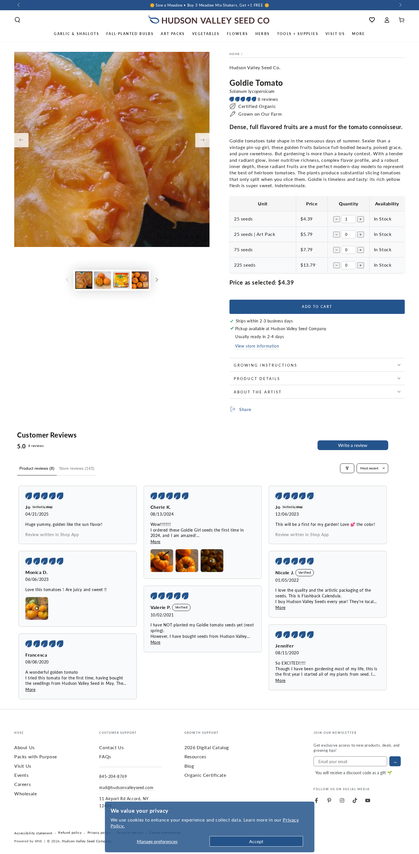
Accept (256, 841)
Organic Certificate (205, 775)
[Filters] (347, 468)
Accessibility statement (33, 833)
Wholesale (25, 793)
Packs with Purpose (35, 756)
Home (234, 54)
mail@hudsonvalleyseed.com (126, 787)
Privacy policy (99, 832)
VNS (38, 841)
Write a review (352, 445)
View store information (257, 346)
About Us (24, 747)
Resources (195, 756)
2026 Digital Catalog (206, 747)
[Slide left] (19, 5)
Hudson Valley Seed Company (87, 841)
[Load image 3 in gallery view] (121, 280)
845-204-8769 (113, 776)
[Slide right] (400, 5)
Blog (189, 766)
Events (21, 775)
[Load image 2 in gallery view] (102, 280)
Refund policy (70, 832)
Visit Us (22, 766)
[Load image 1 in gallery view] (83, 280)
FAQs (105, 756)
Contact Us (111, 747)
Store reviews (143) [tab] (76, 468)
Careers (22, 784)
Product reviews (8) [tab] (36, 468)
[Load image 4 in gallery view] (140, 280)
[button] (17, 20)
